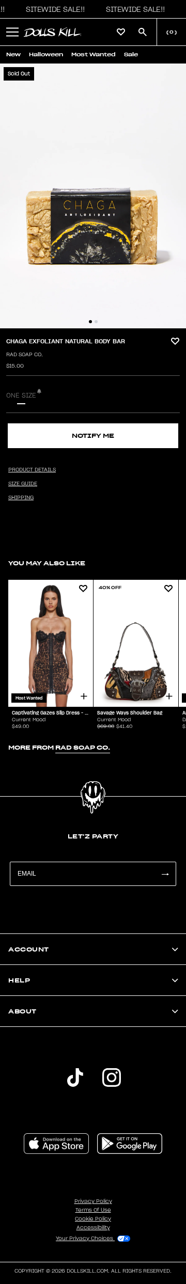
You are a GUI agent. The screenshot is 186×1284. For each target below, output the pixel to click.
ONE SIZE (21, 395)
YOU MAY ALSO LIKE (46, 563)
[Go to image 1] (90, 321)
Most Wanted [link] (93, 54)
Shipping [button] (21, 497)
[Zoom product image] (93, 196)
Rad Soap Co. (24, 354)
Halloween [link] (46, 54)
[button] (52, 9)
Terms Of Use (93, 1210)
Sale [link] (131, 54)
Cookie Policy (93, 1219)
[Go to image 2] (96, 321)
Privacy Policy (93, 1201)
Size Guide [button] (22, 483)
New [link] (13, 54)
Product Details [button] (32, 469)
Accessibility (93, 1227)
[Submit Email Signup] (164, 874)
